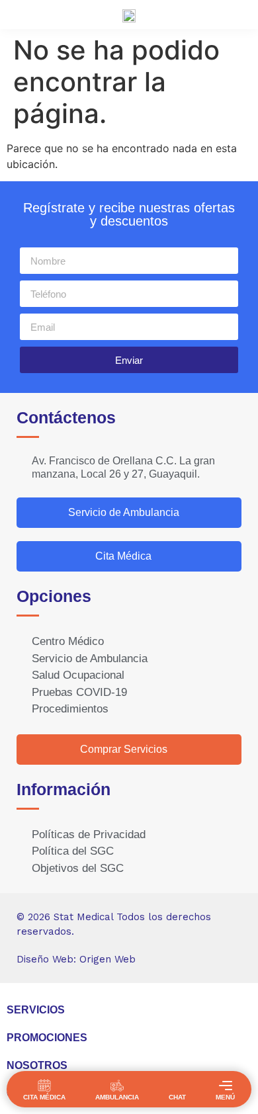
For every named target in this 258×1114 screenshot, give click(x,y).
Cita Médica (44, 1097)
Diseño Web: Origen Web (76, 959)
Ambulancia (117, 1097)
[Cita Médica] (44, 1085)
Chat (177, 1097)
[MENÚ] (225, 1085)
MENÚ (225, 1097)
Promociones (47, 1037)
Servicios (36, 1009)
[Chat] (177, 1085)
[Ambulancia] (117, 1085)
